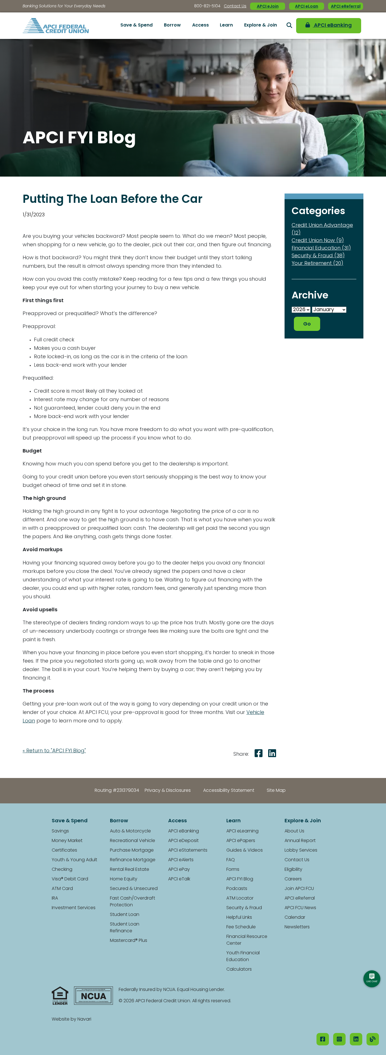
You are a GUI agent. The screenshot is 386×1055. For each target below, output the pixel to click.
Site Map (276, 790)
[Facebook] (322, 1039)
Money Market (67, 841)
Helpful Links (239, 917)
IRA (55, 898)
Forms (232, 869)
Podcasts (236, 889)
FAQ (230, 860)
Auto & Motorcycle (130, 831)
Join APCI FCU (299, 889)
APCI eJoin (268, 7)
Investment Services (74, 908)
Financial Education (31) (321, 248)
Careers (293, 879)
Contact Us (235, 6)
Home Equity (123, 879)
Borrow (172, 25)
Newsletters (297, 927)
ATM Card (62, 889)
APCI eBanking (332, 25)
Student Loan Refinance (124, 927)
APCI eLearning (242, 831)
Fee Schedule (241, 927)
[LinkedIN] (356, 1039)
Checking (62, 869)
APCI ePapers (240, 841)
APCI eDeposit (183, 841)
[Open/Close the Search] (289, 25)
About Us (294, 831)
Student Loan (124, 915)
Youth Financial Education (243, 956)
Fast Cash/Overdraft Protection (132, 901)
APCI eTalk (179, 879)
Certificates (64, 850)
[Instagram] (339, 1039)
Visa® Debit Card (70, 879)
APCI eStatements (187, 850)
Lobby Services (301, 850)
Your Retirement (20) (317, 263)
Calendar (295, 917)
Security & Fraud (244, 908)
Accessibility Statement (228, 790)
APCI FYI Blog (239, 879)
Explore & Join (260, 25)
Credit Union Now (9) (318, 240)
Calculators (239, 969)
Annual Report (300, 841)
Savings (60, 831)
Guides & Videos (244, 850)
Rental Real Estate (129, 869)
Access (200, 25)
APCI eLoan (306, 7)
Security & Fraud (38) (318, 256)
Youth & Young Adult (74, 860)
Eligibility (293, 869)
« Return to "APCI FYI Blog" (54, 751)
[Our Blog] (373, 1039)
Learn (226, 25)
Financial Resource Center (246, 940)
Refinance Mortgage (132, 860)
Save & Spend (136, 25)
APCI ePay (179, 869)
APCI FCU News (300, 908)
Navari (84, 1019)
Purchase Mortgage (132, 850)
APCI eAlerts (181, 860)
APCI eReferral (346, 7)
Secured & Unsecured (134, 889)
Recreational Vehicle (132, 841)
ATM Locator (239, 898)
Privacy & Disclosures (168, 790)
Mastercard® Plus (128, 940)
